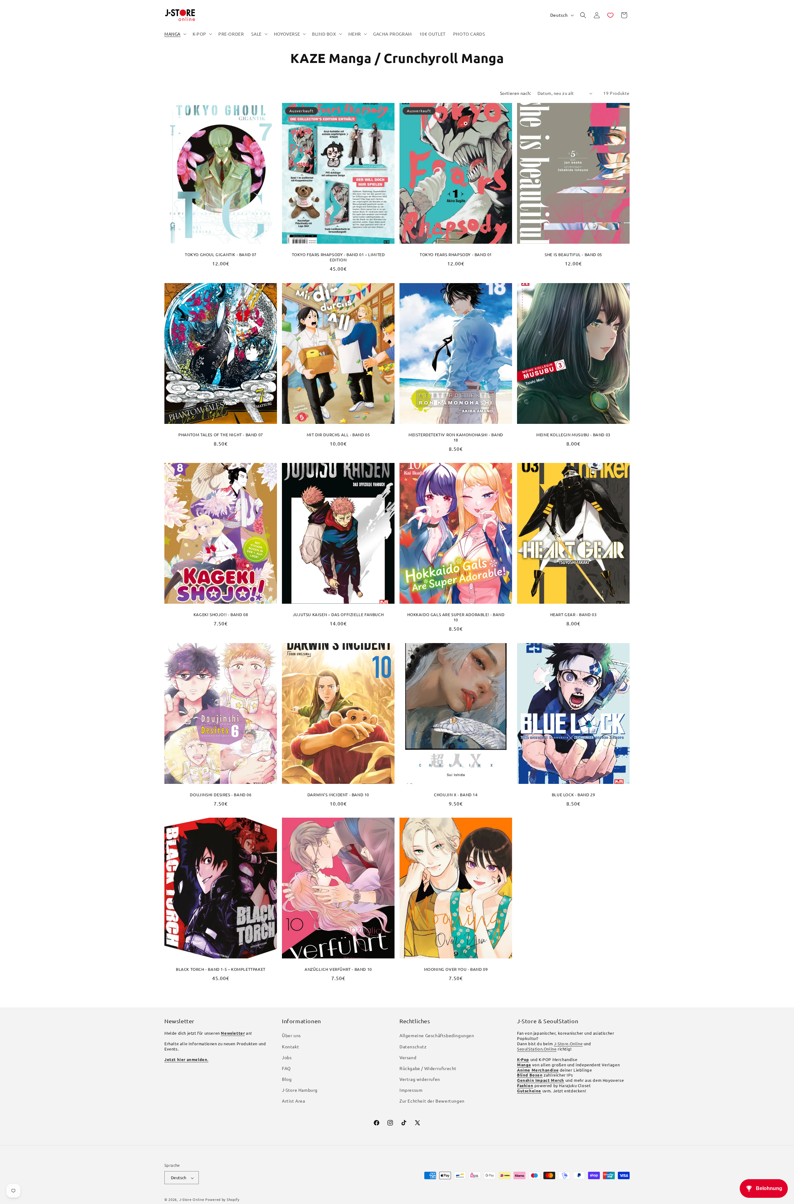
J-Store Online (191, 1199)
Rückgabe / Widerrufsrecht (428, 1068)
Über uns (291, 1035)
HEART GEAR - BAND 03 (573, 614)
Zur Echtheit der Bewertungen (432, 1101)
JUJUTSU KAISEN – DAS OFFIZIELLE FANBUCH (338, 614)
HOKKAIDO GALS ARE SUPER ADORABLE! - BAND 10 (456, 617)
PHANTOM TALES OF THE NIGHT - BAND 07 (220, 434)
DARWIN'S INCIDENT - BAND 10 (338, 794)
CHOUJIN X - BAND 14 (455, 794)
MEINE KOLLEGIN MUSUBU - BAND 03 (573, 434)
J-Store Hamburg (300, 1090)
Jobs (287, 1057)
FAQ (286, 1068)
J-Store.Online (568, 1043)
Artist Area (293, 1101)
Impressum (410, 1090)
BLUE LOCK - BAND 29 (573, 794)
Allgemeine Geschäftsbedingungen (436, 1035)
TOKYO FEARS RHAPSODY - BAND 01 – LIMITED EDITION (338, 257)
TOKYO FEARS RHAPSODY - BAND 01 (456, 254)
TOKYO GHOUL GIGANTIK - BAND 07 (220, 254)
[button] (175, 33)
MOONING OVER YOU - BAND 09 (456, 969)
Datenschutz (413, 1046)
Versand (407, 1057)
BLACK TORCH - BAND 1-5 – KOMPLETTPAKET (220, 969)
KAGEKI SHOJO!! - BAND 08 (221, 614)
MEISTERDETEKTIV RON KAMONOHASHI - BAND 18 (455, 437)
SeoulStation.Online (536, 1048)
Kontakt (290, 1046)
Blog (287, 1079)
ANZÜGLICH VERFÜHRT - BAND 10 (338, 969)
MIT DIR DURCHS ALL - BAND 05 (338, 434)
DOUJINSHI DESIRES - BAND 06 (220, 794)
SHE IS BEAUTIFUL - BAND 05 (573, 254)
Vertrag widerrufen (419, 1079)
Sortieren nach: (515, 93)
